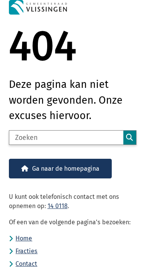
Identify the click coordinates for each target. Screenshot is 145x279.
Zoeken (129, 138)
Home (23, 238)
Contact (26, 263)
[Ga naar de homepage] (72, 7)
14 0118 (58, 206)
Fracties (26, 251)
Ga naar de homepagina (65, 168)
